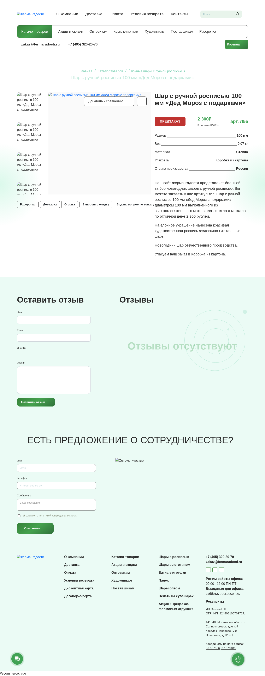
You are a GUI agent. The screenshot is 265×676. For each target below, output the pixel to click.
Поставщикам (182, 31)
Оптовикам (98, 31)
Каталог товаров (34, 31)
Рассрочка (207, 31)
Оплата (116, 14)
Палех (164, 580)
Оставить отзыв (33, 402)
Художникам (155, 31)
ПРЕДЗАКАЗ (170, 121)
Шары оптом (169, 588)
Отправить (32, 528)
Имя (19, 312)
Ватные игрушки (172, 572)
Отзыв (20, 362)
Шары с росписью (174, 557)
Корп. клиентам (126, 31)
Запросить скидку (96, 204)
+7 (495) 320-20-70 (83, 44)
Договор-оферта (78, 596)
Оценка (21, 348)
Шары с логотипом (174, 564)
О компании (67, 14)
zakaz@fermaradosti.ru (40, 44)
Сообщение (24, 495)
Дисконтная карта (79, 588)
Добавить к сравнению (105, 101)
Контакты (179, 14)
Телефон (22, 478)
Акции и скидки (70, 31)
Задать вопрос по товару (135, 204)
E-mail (20, 330)
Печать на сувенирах (176, 596)
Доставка (93, 14)
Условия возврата (147, 14)
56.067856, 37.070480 (221, 648)
